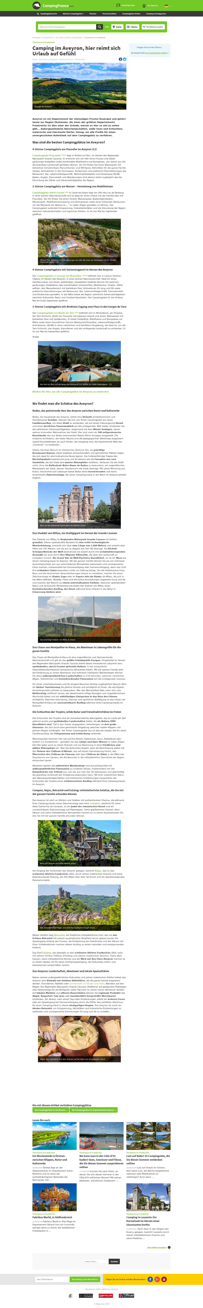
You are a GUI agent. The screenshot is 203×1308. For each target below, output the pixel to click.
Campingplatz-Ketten (131, 13)
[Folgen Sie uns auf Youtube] (164, 1279)
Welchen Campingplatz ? (73, 13)
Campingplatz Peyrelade (47, 155)
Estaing (46, 953)
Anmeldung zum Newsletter (85, 1279)
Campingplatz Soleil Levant (48, 192)
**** (64, 155)
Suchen (114, 1261)
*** (66, 192)
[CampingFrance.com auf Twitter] (124, 59)
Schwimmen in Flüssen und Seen (86, 983)
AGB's (98, 1289)
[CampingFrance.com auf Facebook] (120, 59)
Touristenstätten (109, 13)
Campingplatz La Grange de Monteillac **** (62, 276)
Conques (95, 803)
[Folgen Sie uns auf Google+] (157, 1279)
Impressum (90, 1289)
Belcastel (59, 935)
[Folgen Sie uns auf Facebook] (150, 1279)
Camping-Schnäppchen (156, 13)
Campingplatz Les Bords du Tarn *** (57, 313)
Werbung (106, 1289)
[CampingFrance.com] (101, 5)
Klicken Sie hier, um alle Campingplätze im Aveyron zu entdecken (70, 391)
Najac (98, 871)
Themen (92, 13)
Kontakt (114, 1289)
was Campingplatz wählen (156, 53)
